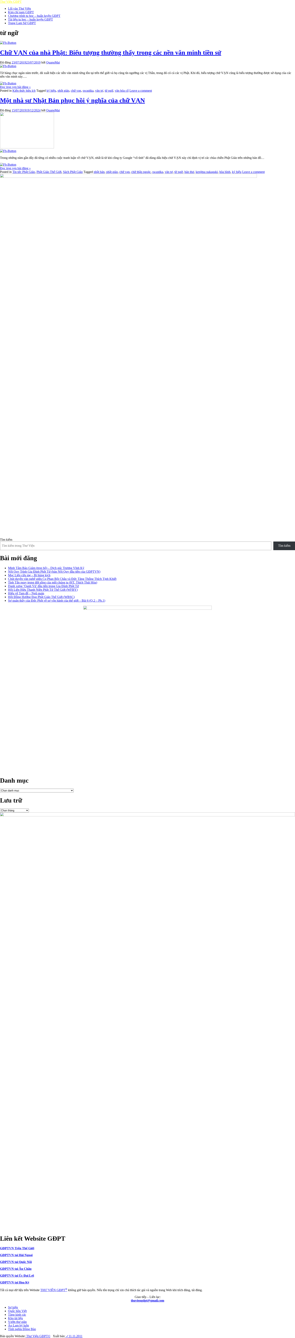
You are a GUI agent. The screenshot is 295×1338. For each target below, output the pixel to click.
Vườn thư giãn (17, 1322)
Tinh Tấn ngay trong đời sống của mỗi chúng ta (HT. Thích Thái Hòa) (52, 582)
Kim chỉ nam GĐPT (21, 12)
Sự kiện (13, 1307)
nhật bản (99, 172)
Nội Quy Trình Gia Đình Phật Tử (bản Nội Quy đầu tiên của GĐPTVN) (54, 571)
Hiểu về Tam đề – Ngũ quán (26, 593)
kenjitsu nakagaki (207, 172)
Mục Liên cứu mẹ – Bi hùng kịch (29, 575)
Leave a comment (140, 90)
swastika (88, 90)
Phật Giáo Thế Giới (49, 172)
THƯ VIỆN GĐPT (53, 1290)
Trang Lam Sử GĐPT (22, 23)
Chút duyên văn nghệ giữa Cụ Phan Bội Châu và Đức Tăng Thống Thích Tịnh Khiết (62, 579)
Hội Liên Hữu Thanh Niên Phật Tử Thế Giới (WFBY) (43, 589)
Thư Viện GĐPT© (37, 1336)
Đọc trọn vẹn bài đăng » (15, 87)
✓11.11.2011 (73, 1336)
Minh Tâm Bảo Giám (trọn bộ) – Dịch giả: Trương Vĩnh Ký (46, 568)
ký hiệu (51, 90)
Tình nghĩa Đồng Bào (22, 1329)
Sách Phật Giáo (73, 172)
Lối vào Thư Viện (19, 8)
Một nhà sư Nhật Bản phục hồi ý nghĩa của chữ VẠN (72, 100)
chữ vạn (76, 90)
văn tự (99, 90)
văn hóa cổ (122, 90)
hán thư (189, 172)
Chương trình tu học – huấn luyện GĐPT (34, 15)
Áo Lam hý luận (18, 1325)
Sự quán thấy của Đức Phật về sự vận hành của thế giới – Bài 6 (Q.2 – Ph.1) (56, 600)
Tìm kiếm (6, 539)
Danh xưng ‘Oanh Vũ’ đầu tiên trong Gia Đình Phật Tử (43, 586)
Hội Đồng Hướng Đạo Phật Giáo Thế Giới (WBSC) (41, 597)
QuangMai (53, 62)
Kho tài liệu (15, 1318)
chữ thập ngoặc (141, 172)
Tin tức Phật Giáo (23, 172)
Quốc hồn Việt (17, 1311)
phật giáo (63, 90)
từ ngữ (109, 90)
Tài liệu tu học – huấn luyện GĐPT (30, 19)
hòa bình (224, 172)
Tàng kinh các (17, 1314)
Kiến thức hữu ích (24, 90)
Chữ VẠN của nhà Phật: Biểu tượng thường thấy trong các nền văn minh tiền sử (110, 52)
